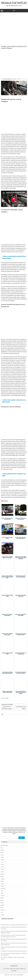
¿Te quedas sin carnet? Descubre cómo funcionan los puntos (14, 951)
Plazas (2, 897)
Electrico (2, 874)
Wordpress (20, 974)
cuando (2, 864)
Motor (2, 890)
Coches (2, 857)
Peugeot (2, 895)
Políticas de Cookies (14, 968)
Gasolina (2, 878)
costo (7, 698)
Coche (2, 854)
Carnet (2, 852)
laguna (2, 883)
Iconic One (6, 974)
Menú (14, 10)
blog (2, 847)
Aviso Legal (6, 968)
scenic (2, 907)
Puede (2, 902)
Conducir (3, 859)
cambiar (2, 850)
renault (2, 905)
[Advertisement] (14, 28)
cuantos (2, 869)
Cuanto (2, 866)
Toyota (2, 914)
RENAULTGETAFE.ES (14, 2)
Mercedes (3, 888)
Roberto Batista (7, 79)
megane (2, 886)
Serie (2, 912)
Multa (2, 893)
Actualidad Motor (4, 845)
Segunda (2, 909)
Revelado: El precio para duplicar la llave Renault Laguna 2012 (14, 924)
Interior (2, 881)
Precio (2, 900)
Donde (2, 871)
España (2, 876)
